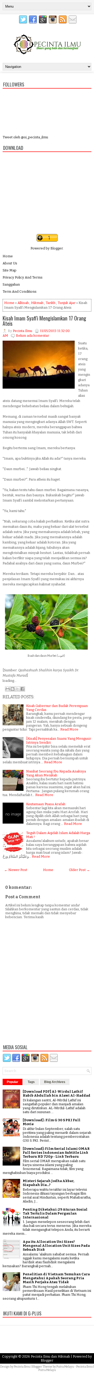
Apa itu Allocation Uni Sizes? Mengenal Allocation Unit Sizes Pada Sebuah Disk (56, 1245)
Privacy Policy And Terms (23, 277)
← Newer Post (15, 870)
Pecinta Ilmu (22, 1366)
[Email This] (7, 689)
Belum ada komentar (32, 336)
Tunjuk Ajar (66, 303)
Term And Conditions (20, 291)
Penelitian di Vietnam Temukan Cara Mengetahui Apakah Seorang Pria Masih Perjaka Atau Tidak (56, 1278)
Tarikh (50, 303)
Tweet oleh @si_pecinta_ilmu (25, 137)
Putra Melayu (65, 1366)
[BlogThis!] (12, 689)
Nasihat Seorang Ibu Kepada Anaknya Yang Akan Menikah (56, 773)
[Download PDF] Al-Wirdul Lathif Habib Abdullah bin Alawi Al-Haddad (56, 1093)
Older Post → (79, 870)
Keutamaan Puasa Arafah (45, 804)
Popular (12, 1082)
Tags (31, 1082)
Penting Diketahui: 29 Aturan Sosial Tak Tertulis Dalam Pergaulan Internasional (55, 1213)
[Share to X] (17, 689)
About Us (10, 263)
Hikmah (37, 303)
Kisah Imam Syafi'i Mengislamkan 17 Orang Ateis (44, 320)
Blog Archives (54, 1082)
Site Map (9, 270)
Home (8, 256)
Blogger (56, 248)
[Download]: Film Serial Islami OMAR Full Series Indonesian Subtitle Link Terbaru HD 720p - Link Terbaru (56, 1152)
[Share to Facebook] (22, 689)
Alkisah (23, 303)
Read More (69, 729)
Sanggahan (11, 284)
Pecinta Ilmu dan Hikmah (50, 1356)
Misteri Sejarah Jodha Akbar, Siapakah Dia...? (48, 1183)
